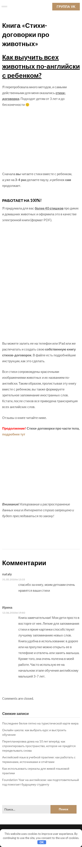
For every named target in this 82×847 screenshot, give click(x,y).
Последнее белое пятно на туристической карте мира (40, 723)
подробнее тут (13, 434)
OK (42, 842)
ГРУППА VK (66, 6)
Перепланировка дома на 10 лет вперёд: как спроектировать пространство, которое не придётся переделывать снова (39, 745)
